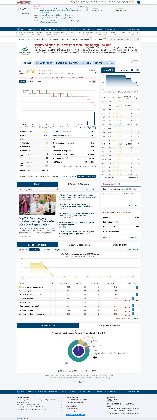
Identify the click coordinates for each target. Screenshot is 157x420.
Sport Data (98, 39)
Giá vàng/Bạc (53, 39)
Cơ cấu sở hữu (48, 325)
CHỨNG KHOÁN (31, 29)
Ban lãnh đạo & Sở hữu (67, 63)
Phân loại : (22, 189)
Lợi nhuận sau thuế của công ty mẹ (32, 314)
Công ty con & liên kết (109, 325)
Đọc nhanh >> (81, 6)
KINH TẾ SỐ (91, 29)
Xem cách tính (91, 166)
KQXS (62, 39)
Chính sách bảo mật (23, 418)
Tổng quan (20, 39)
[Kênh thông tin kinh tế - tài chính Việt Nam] (24, 2)
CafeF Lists (136, 29)
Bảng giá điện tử (24, 9)
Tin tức (98, 63)
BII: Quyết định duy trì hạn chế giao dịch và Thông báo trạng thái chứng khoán (76, 214)
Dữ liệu (128, 29)
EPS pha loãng (62, 135)
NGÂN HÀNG (63, 29)
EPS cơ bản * (62, 132)
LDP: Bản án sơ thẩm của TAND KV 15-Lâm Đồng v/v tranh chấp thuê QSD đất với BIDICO (78, 196)
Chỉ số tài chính (119, 245)
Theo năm (46, 250)
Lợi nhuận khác (24, 302)
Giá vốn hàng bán (25, 291)
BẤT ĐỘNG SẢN (42, 29)
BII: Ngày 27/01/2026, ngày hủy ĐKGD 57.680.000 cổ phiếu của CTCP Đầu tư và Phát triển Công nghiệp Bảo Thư (76, 206)
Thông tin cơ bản (44, 63)
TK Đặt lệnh (122, 70)
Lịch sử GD (108, 70)
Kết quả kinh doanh (37, 245)
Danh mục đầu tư (24, 13)
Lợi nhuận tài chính (26, 299)
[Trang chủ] (18, 29)
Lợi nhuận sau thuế (26, 310)
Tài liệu (109, 63)
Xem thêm (132, 177)
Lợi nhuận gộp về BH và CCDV (30, 295)
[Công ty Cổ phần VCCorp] (112, 401)
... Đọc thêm (133, 52)
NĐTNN (135, 70)
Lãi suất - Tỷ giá (71, 39)
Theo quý (34, 250)
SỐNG (107, 29)
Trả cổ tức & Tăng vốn (78, 184)
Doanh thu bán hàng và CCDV (32, 287)
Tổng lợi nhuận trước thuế (29, 306)
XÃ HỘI (23, 29)
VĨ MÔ (84, 29)
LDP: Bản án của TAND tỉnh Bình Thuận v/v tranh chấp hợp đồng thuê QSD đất (76, 233)
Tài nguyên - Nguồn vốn (78, 245)
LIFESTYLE (113, 29)
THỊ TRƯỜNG (99, 29)
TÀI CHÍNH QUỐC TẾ (75, 29)
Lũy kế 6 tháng (60, 250)
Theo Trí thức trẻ (78, 382)
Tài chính (86, 63)
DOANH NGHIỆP (53, 29)
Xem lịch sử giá (68, 176)
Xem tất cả (90, 189)
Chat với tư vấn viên (76, 415)
